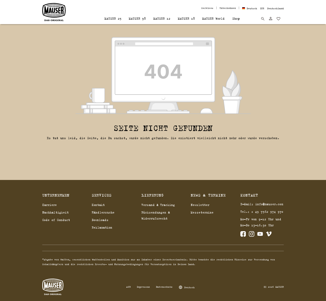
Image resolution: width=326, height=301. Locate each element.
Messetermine (202, 212)
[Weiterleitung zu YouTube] (260, 235)
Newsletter (200, 204)
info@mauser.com (269, 204)
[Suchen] (263, 19)
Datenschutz (164, 287)
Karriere (49, 204)
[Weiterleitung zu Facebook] (243, 235)
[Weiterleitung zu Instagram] (251, 235)
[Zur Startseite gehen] (54, 12)
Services (207, 8)
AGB (128, 287)
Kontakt (98, 204)
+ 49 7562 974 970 (267, 211)
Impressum (143, 287)
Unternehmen (228, 8)
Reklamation (102, 227)
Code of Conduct (56, 219)
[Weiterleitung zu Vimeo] (268, 235)
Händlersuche (103, 212)
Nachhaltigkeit (55, 212)
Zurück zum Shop (163, 147)
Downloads (100, 219)
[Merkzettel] (278, 19)
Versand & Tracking (158, 204)
